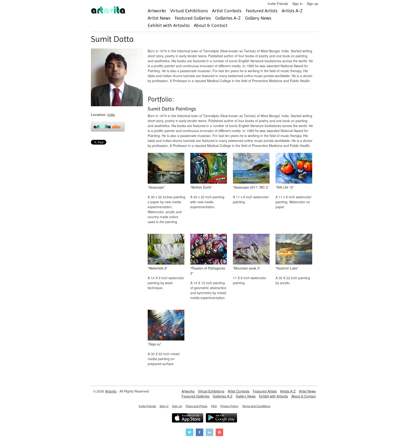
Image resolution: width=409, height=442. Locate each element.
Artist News (159, 18)
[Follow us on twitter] (189, 433)
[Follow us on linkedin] (209, 433)
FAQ (214, 406)
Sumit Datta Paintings (172, 109)
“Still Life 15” (285, 187)
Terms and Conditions (256, 406)
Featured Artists (261, 10)
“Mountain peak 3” (246, 268)
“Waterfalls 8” (158, 268)
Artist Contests (226, 10)
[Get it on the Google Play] (221, 418)
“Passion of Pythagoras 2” (207, 270)
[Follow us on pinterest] (219, 433)
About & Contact (210, 25)
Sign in (297, 3)
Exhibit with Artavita (169, 25)
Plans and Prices (196, 406)
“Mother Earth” (201, 187)
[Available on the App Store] (187, 418)
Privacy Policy (229, 406)
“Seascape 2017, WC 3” (251, 187)
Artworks (157, 10)
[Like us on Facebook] (199, 433)
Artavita (110, 391)
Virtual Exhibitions (189, 10)
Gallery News (258, 18)
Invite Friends (278, 3)
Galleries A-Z (228, 18)
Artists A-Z (292, 10)
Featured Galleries (193, 18)
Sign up (312, 3)
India (111, 114)
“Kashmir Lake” (287, 268)
